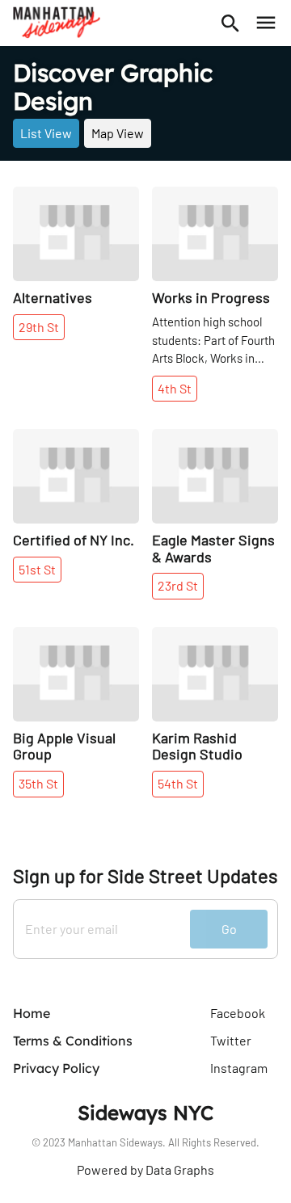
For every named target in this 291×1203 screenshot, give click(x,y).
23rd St (178, 585)
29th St (39, 326)
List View (46, 133)
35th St (38, 783)
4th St (175, 388)
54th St (178, 783)
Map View (117, 133)
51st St (37, 569)
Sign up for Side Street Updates (145, 875)
